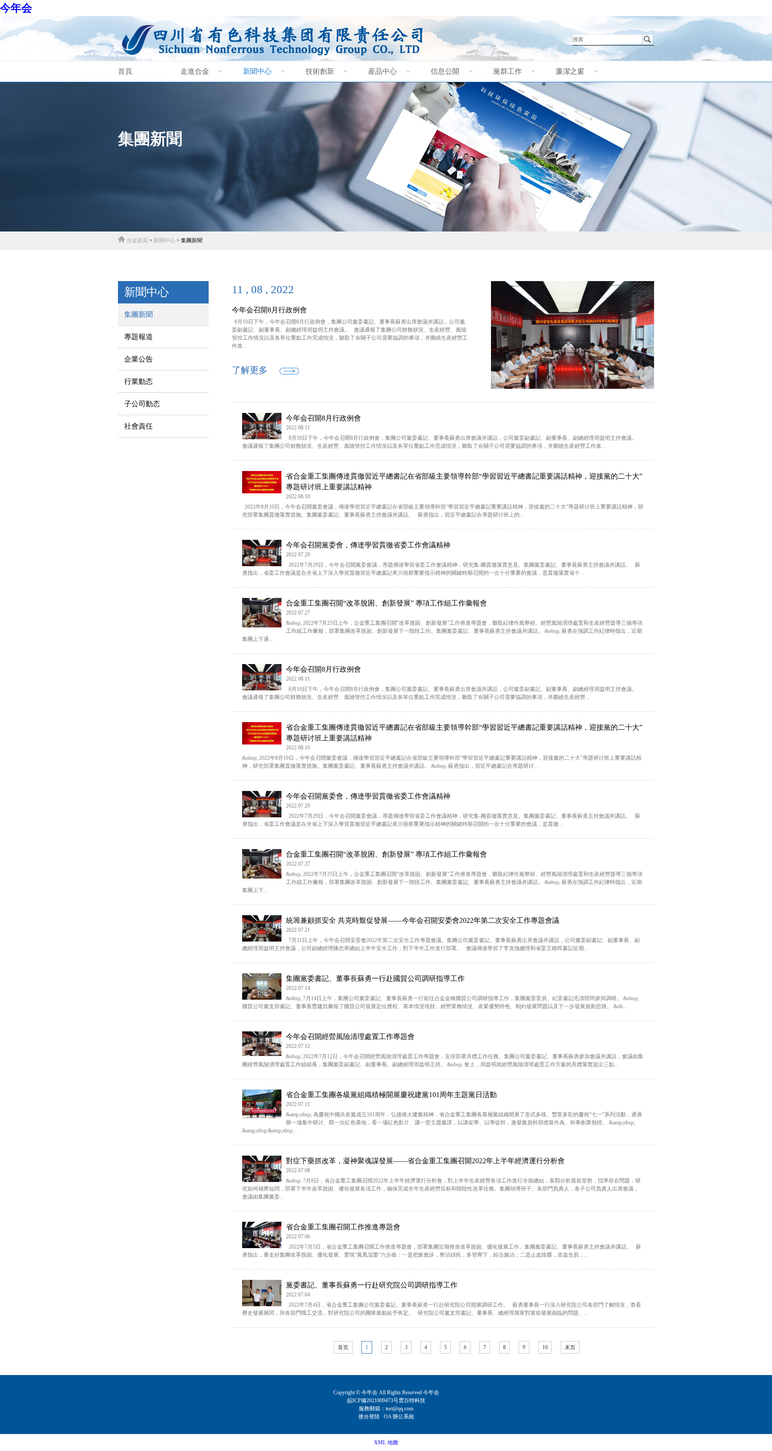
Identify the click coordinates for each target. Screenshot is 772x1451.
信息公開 (445, 71)
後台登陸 (369, 1416)
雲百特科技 (412, 1400)
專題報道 (138, 337)
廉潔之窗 (570, 71)
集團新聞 (138, 314)
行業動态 (138, 381)
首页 (343, 1347)
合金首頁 (137, 240)
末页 (570, 1347)
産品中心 (382, 71)
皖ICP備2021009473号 (373, 1400)
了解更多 (250, 370)
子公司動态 (142, 404)
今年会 (16, 8)
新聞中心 (257, 71)
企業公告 (138, 359)
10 (545, 1347)
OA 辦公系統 (399, 1416)
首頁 (125, 71)
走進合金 (194, 71)
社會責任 (138, 426)
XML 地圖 (386, 1442)
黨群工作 (507, 71)
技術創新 (320, 71)
